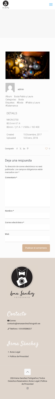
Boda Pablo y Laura (23, 96)
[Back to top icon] (27, 372)
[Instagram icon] (27, 388)
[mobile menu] (50, 4)
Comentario (11, 177)
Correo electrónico (14, 222)
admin (21, 89)
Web (7, 234)
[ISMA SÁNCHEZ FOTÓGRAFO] (5, 4)
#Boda (20, 102)
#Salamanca (12, 105)
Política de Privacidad (19, 356)
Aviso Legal (14, 352)
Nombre (9, 211)
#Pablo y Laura (33, 102)
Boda (21, 99)
